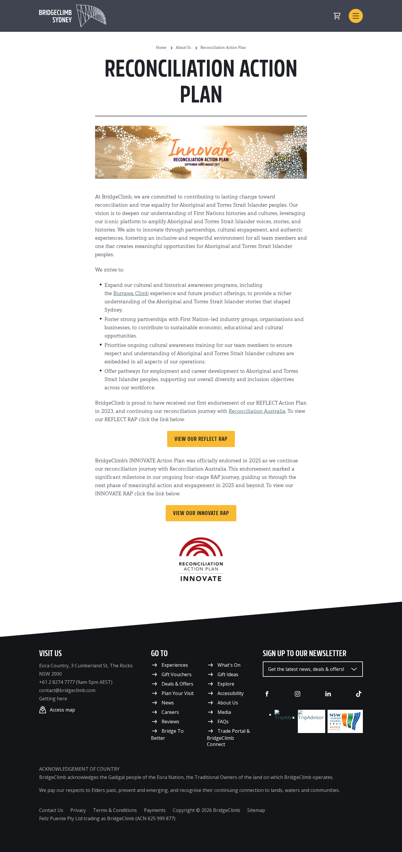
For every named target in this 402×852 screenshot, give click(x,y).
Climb (141, 293)
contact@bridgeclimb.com (67, 690)
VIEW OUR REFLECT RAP (201, 439)
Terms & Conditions (115, 810)
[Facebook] (267, 694)
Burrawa (123, 293)
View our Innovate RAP (201, 513)
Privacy (78, 810)
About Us (183, 48)
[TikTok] (359, 694)
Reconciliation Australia (257, 411)
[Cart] (337, 16)
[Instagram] (297, 694)
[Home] (72, 16)
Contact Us (51, 810)
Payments (155, 810)
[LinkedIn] (328, 694)
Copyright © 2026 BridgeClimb (206, 810)
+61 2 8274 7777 (57, 682)
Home (161, 48)
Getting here (53, 698)
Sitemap (256, 810)
